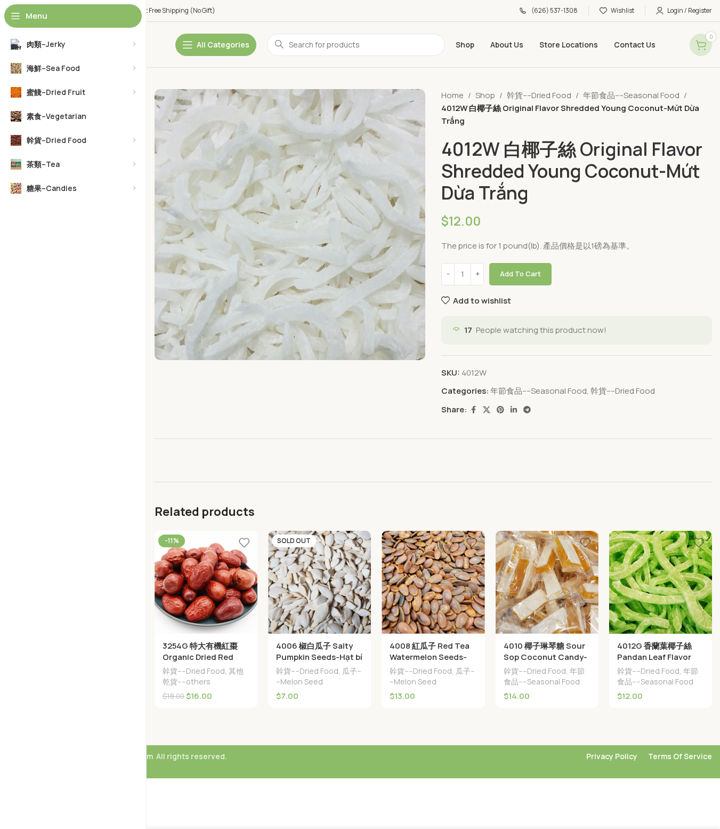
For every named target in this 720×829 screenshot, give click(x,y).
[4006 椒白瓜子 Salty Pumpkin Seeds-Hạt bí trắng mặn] (319, 582)
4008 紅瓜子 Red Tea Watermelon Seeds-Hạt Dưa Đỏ (430, 657)
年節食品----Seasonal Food (631, 95)
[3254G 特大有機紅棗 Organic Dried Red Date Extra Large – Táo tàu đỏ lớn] (206, 582)
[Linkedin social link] (513, 410)
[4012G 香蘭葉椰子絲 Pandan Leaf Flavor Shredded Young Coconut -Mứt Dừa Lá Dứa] (660, 582)
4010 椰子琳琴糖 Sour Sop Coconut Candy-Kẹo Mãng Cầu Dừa (545, 657)
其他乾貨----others (203, 676)
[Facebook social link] (473, 410)
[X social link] (487, 410)
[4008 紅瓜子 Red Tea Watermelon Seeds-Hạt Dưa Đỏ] (433, 582)
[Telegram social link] (527, 410)
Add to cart (520, 273)
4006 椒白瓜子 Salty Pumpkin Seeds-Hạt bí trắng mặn (319, 657)
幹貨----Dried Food (539, 95)
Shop (485, 95)
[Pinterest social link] (500, 410)
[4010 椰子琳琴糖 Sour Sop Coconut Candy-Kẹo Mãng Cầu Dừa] (547, 582)
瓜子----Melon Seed (318, 676)
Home (452, 95)
